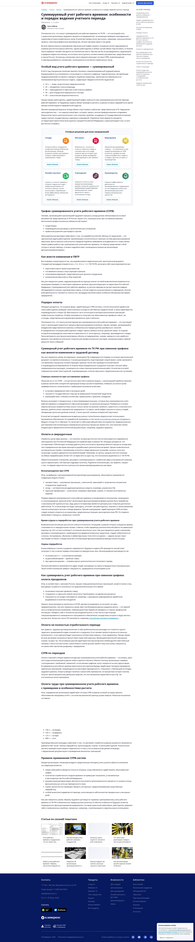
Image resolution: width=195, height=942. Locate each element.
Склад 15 (106, 3)
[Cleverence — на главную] (49, 3)
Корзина (136, 905)
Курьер (91, 898)
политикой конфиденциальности (179, 930)
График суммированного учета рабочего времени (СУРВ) (145, 22)
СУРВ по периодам (142, 67)
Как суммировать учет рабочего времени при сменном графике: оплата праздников (144, 55)
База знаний (138, 884)
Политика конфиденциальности (70, 937)
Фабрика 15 (92, 888)
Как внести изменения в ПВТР (144, 28)
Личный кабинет (139, 901)
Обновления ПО (139, 891)
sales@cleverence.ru (49, 893)
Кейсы (113, 904)
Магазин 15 (115, 3)
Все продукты (93, 908)
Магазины (79, 138)
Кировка (91, 901)
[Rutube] (139, 937)
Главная (44, 10)
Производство (111, 173)
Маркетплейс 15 (128, 3)
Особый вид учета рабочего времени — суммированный (143, 15)
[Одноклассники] (151, 937)
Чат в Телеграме (95, 3)
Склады (48, 138)
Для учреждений (117, 891)
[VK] (133, 937)
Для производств (117, 900)
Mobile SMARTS (94, 905)
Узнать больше (52, 164)
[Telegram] (145, 937)
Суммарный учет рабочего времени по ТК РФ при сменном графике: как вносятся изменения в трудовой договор (145, 41)
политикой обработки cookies (167, 932)
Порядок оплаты (142, 33)
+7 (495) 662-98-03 (60, 889)
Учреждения (80, 173)
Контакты (137, 911)
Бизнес (58, 10)
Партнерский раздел (141, 898)
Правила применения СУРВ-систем (144, 84)
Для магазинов (116, 888)
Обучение (137, 894)
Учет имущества (94, 894)
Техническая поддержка (142, 888)
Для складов (115, 884)
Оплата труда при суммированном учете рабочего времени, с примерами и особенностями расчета (144, 75)
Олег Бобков (52, 26)
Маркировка (110, 138)
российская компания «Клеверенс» (115, 419)
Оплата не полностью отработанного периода (144, 62)
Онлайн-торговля (53, 173)
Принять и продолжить (167, 937)
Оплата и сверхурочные (144, 49)
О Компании (138, 908)
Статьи (51, 10)
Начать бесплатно (145, 3)
